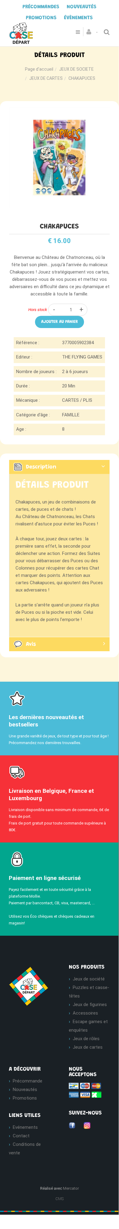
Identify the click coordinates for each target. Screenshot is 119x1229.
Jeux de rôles (86, 1038)
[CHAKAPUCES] (59, 111)
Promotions (25, 1098)
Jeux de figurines (90, 1004)
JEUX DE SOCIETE (76, 69)
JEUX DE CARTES (46, 78)
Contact (21, 1136)
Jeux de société (89, 979)
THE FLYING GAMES (82, 357)
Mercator (71, 1188)
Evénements (25, 1127)
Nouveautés (25, 1089)
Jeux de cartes (88, 1047)
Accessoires (85, 1013)
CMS (59, 1198)
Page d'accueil (39, 69)
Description (41, 467)
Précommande (27, 1081)
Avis (31, 644)
